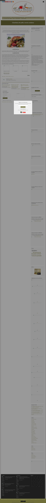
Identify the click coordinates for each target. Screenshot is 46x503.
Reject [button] (24, 501)
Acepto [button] (22, 501)
